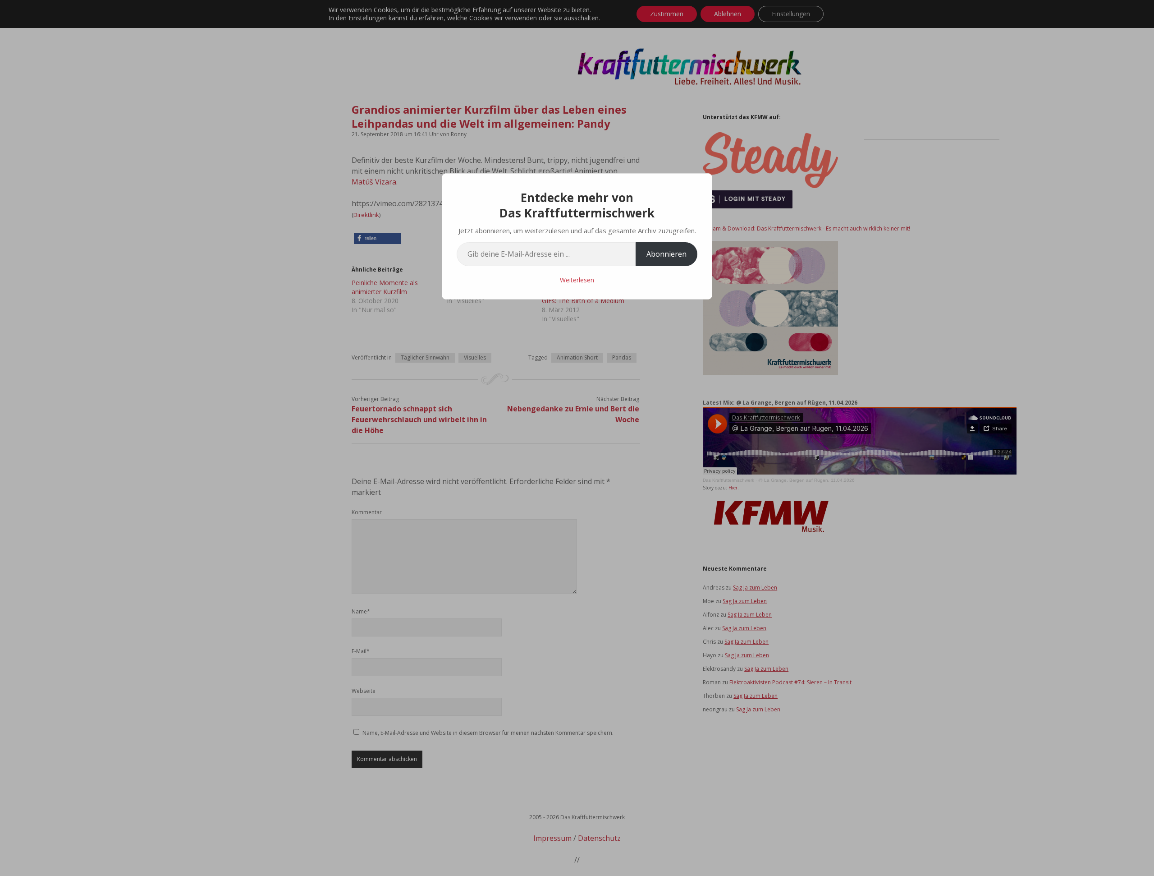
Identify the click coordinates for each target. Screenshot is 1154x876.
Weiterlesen (577, 280)
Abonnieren (666, 254)
